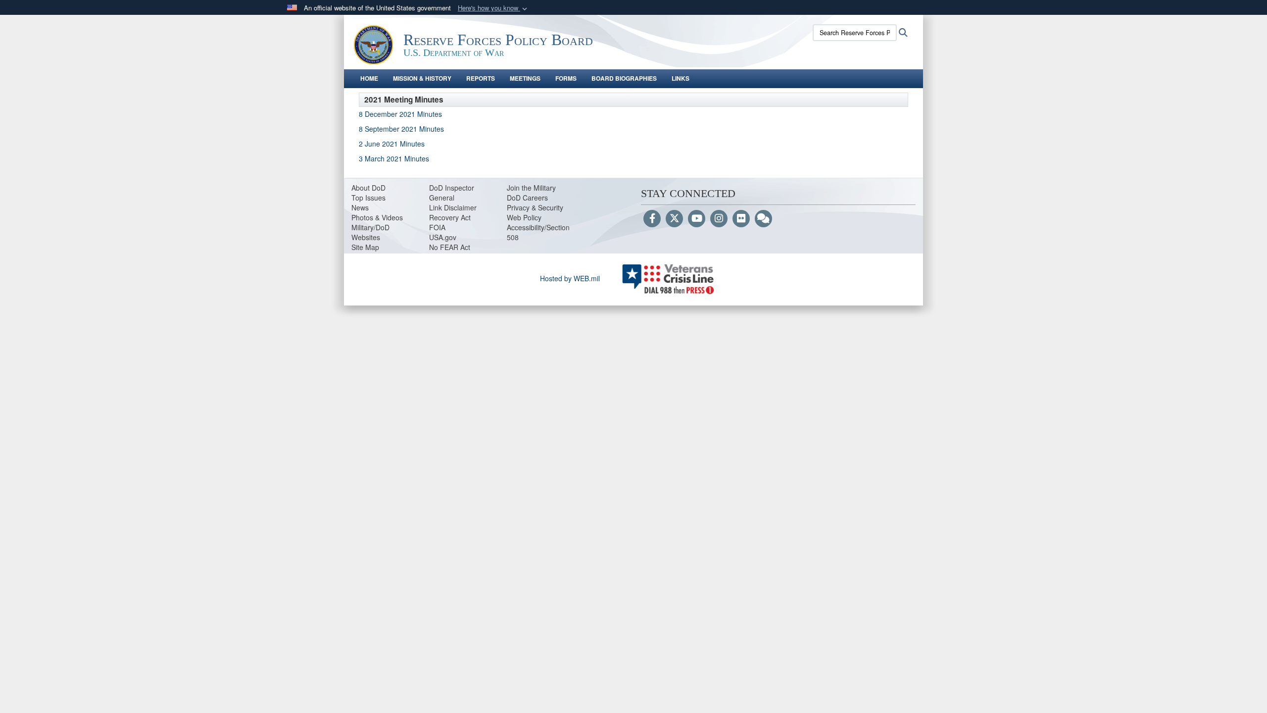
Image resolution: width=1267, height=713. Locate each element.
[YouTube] (696, 219)
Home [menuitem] (369, 78)
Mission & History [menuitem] (422, 78)
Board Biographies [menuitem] (624, 78)
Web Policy (524, 217)
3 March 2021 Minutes (394, 158)
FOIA (437, 227)
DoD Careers (527, 198)
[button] (493, 8)
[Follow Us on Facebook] (652, 219)
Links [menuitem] (680, 78)
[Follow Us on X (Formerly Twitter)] (674, 219)
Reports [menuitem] (480, 78)
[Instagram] (719, 219)
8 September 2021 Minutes (401, 129)
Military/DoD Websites (370, 232)
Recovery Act (450, 217)
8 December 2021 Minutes (401, 114)
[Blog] (763, 219)
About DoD (368, 188)
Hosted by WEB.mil (570, 278)
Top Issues (368, 198)
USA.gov (442, 237)
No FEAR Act (449, 247)
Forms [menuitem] (566, 78)
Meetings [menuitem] (525, 78)
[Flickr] (741, 219)
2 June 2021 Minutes (392, 144)
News (360, 207)
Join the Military (531, 188)
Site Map (365, 247)
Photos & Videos (377, 217)
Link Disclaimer (453, 207)
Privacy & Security (535, 207)
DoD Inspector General (451, 193)
